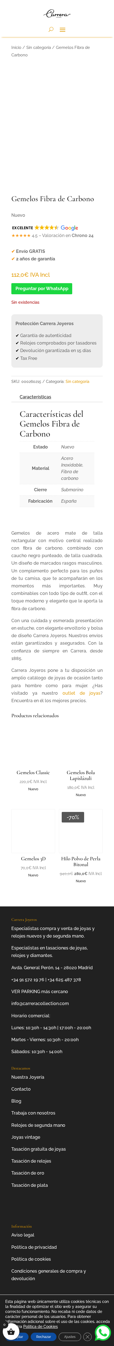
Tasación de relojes (31, 1161)
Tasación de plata (29, 1185)
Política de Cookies (40, 1326)
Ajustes (70, 1337)
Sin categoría (38, 47)
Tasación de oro (27, 1173)
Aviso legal (22, 1235)
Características (35, 397)
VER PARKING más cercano (39, 991)
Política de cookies (31, 1259)
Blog (16, 1101)
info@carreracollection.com (40, 1003)
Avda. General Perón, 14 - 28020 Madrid (52, 967)
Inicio (16, 47)
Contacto (21, 1089)
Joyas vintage (25, 1137)
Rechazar (43, 1337)
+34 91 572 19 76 (27, 979)
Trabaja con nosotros (33, 1113)
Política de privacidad (34, 1247)
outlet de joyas (81, 693)
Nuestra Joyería (27, 1077)
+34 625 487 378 (64, 979)
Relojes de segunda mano (38, 1125)
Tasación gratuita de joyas (38, 1149)
